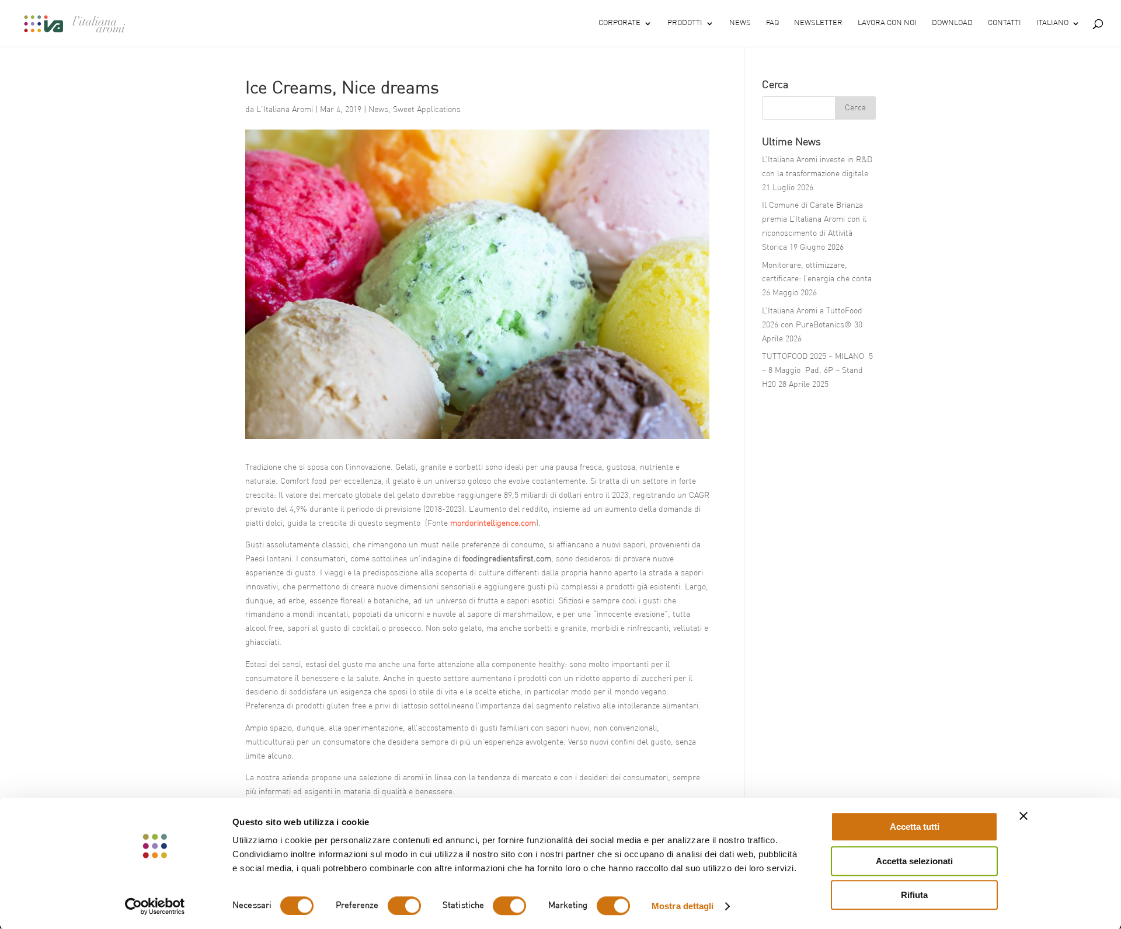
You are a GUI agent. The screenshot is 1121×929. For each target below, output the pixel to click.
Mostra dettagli (683, 906)
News (740, 23)
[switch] (404, 905)
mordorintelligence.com (493, 523)
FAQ (772, 23)
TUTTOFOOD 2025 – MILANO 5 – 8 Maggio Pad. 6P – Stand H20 (817, 370)
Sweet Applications (427, 110)
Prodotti (684, 23)
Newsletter (818, 23)
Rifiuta (914, 895)
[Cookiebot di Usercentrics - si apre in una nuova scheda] (155, 906)
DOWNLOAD (952, 23)
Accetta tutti (914, 827)
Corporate (619, 23)
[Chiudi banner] (1023, 816)
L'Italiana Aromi (284, 110)
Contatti (1004, 23)
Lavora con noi (887, 23)
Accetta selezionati (914, 861)
